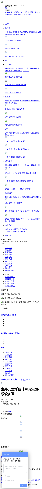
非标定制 (15, 133)
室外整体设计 (21, 68)
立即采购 (4, 412)
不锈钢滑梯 (9, 270)
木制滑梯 (23, 101)
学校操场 (8, 264)
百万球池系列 (28, 32)
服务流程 (15, 231)
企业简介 (8, 229)
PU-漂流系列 (17, 71)
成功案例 (34, 480)
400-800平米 (9, 283)
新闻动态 (12, 14)
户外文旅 (8, 133)
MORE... (23, 34)
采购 (10, 414)
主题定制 (8, 32)
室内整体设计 (10, 68)
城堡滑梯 (15, 101)
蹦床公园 (15, 165)
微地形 (7, 268)
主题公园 (8, 257)
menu (7, 10)
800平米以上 (10, 286)
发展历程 (15, 229)
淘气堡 (13, 12)
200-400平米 (9, 281)
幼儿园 (30, 12)
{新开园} (8, 101)
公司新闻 (15, 197)
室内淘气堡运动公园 (8, 315)
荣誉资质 (8, 231)
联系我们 (27, 14)
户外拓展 (8, 266)
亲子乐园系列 (14, 34)
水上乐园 (23, 12)
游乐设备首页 (6, 379)
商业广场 (8, 259)
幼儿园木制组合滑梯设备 (10, 333)
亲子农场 (8, 261)
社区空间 (23, 133)
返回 (10, 412)
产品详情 (4, 414)
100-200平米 (9, 279)
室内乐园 (8, 165)
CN (6, 8)
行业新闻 (8, 197)
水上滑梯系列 (32, 68)
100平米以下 (10, 277)
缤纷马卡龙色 (17, 32)
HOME (7, 12)
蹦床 (18, 12)
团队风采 (23, 197)
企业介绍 (19, 14)
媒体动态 (30, 197)
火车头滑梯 (31, 101)
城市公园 (30, 133)
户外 (35, 12)
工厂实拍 (23, 229)
